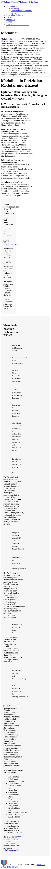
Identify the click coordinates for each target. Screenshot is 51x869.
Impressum (41, 865)
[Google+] (6, 862)
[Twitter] (4, 862)
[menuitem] (28, 9)
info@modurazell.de (11, 244)
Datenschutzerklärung (9, 867)
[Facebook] (2, 862)
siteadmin (13, 39)
